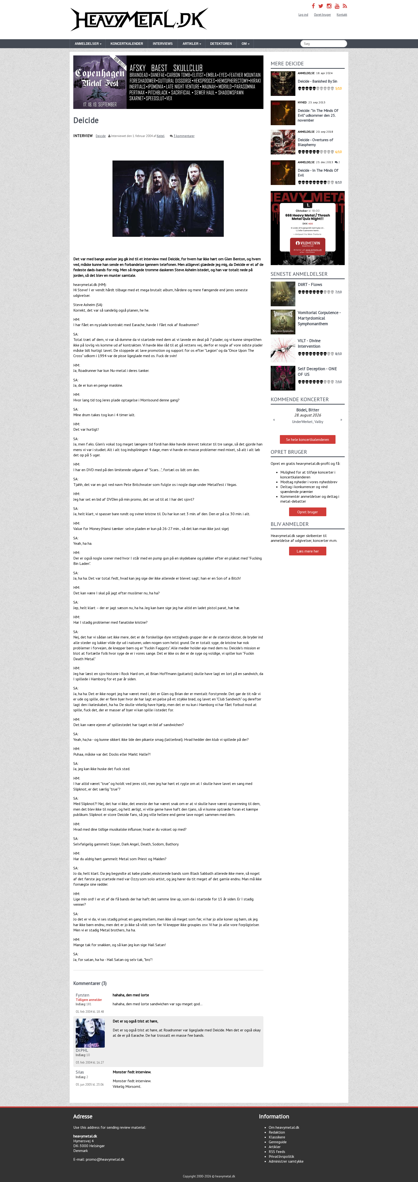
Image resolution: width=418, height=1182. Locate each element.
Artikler (275, 1146)
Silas (80, 1072)
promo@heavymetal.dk (105, 1159)
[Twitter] (320, 5)
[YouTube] (337, 5)
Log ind (303, 15)
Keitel (160, 136)
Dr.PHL (82, 1050)
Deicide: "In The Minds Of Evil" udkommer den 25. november (318, 115)
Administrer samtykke (286, 1161)
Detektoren (221, 44)
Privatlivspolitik (281, 1156)
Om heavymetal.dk (284, 1127)
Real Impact (326, 410)
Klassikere (277, 1137)
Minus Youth (302, 410)
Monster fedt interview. (132, 1071)
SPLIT (283, 410)
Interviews (163, 44)
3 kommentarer (184, 136)
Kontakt (342, 15)
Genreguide (278, 1141)
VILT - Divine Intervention (309, 343)
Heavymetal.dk (139, 20)
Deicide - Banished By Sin (317, 81)
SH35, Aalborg (307, 421)
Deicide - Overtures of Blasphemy (315, 142)
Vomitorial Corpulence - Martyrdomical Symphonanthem (319, 318)
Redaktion (277, 1132)
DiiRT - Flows (310, 284)
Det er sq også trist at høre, (135, 1021)
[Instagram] (329, 5)
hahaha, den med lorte (131, 994)
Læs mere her (308, 551)
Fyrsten (82, 995)
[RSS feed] (345, 5)
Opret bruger (322, 15)
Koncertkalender (127, 44)
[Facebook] (313, 5)
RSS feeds (277, 1151)
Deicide (101, 136)
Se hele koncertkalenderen (307, 439)
